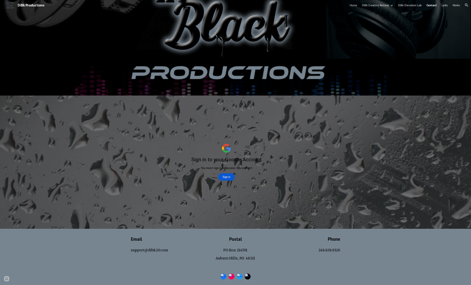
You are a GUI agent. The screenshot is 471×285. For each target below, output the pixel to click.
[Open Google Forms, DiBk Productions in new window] (316, 105)
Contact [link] (431, 5)
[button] (466, 5)
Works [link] (456, 5)
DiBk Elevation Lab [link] (410, 5)
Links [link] (445, 5)
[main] (162, 239)
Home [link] (353, 5)
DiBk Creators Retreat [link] (375, 5)
